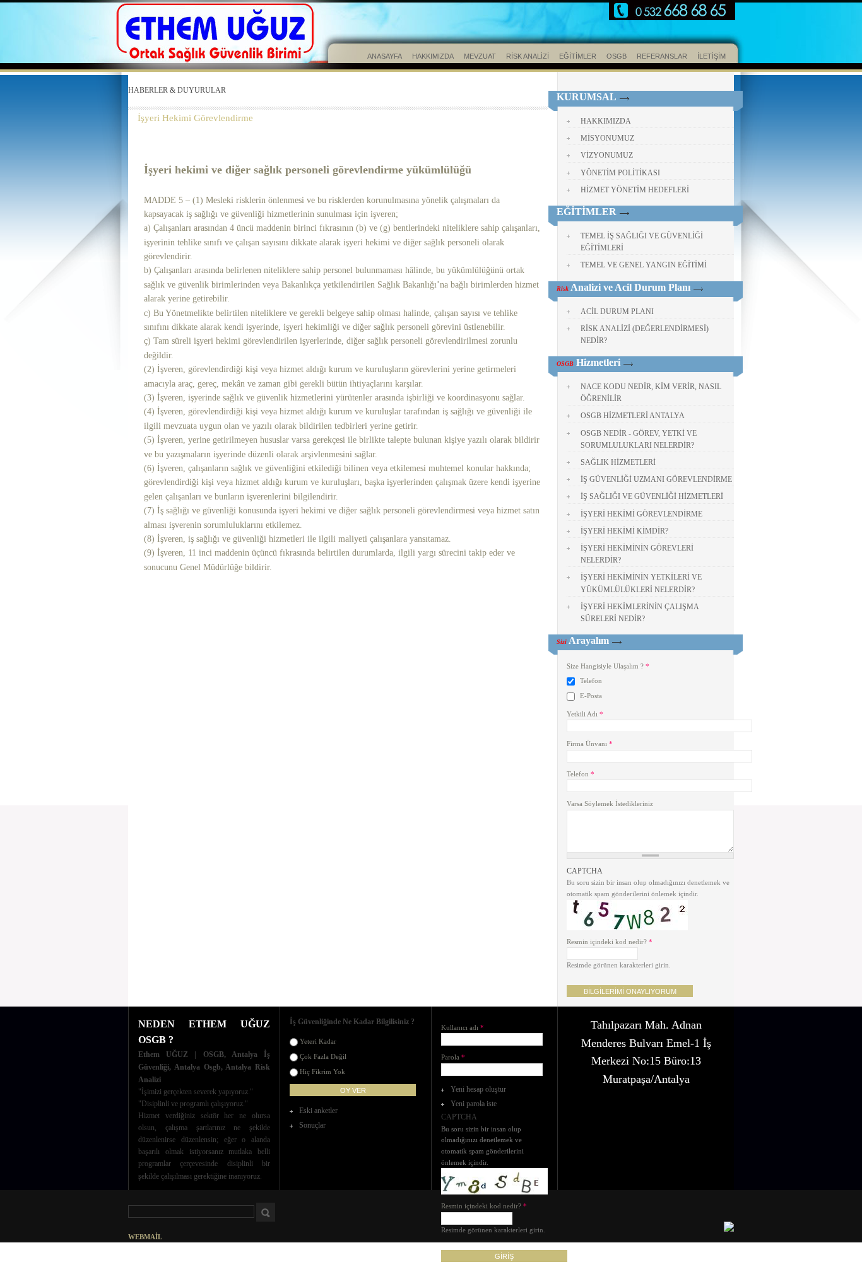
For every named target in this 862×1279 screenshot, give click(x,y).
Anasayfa (384, 56)
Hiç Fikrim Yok (322, 1071)
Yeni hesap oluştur (478, 1089)
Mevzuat (480, 56)
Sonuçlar (312, 1125)
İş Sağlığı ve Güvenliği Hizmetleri (652, 496)
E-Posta (591, 695)
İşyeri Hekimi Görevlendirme (195, 118)
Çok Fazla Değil (323, 1056)
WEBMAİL (145, 1237)
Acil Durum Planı (617, 311)
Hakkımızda (433, 56)
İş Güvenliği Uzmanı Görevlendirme (656, 479)
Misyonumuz (607, 138)
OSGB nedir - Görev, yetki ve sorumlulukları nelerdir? (639, 439)
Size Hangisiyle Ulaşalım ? (608, 666)
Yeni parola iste (474, 1103)
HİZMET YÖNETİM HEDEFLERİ (635, 189)
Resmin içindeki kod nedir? (609, 941)
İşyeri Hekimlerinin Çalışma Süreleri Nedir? (640, 612)
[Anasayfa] (185, 35)
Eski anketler (318, 1110)
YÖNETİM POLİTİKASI (620, 172)
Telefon (591, 680)
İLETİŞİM (711, 56)
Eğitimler (577, 56)
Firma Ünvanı (590, 743)
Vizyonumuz (607, 155)
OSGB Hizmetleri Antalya (633, 415)
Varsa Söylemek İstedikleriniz (610, 803)
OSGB (616, 56)
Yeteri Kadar (318, 1041)
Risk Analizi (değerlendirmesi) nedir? (645, 334)
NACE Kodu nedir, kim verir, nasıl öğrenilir (651, 392)
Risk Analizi (527, 56)
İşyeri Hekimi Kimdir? (624, 531)
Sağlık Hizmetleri (618, 462)
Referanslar (662, 56)
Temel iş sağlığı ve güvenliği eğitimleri (642, 241)
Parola (453, 1057)
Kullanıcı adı (462, 1027)
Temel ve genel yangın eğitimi (644, 264)
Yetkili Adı (585, 714)
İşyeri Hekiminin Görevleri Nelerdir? (637, 554)
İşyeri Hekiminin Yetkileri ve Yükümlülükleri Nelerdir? (641, 583)
